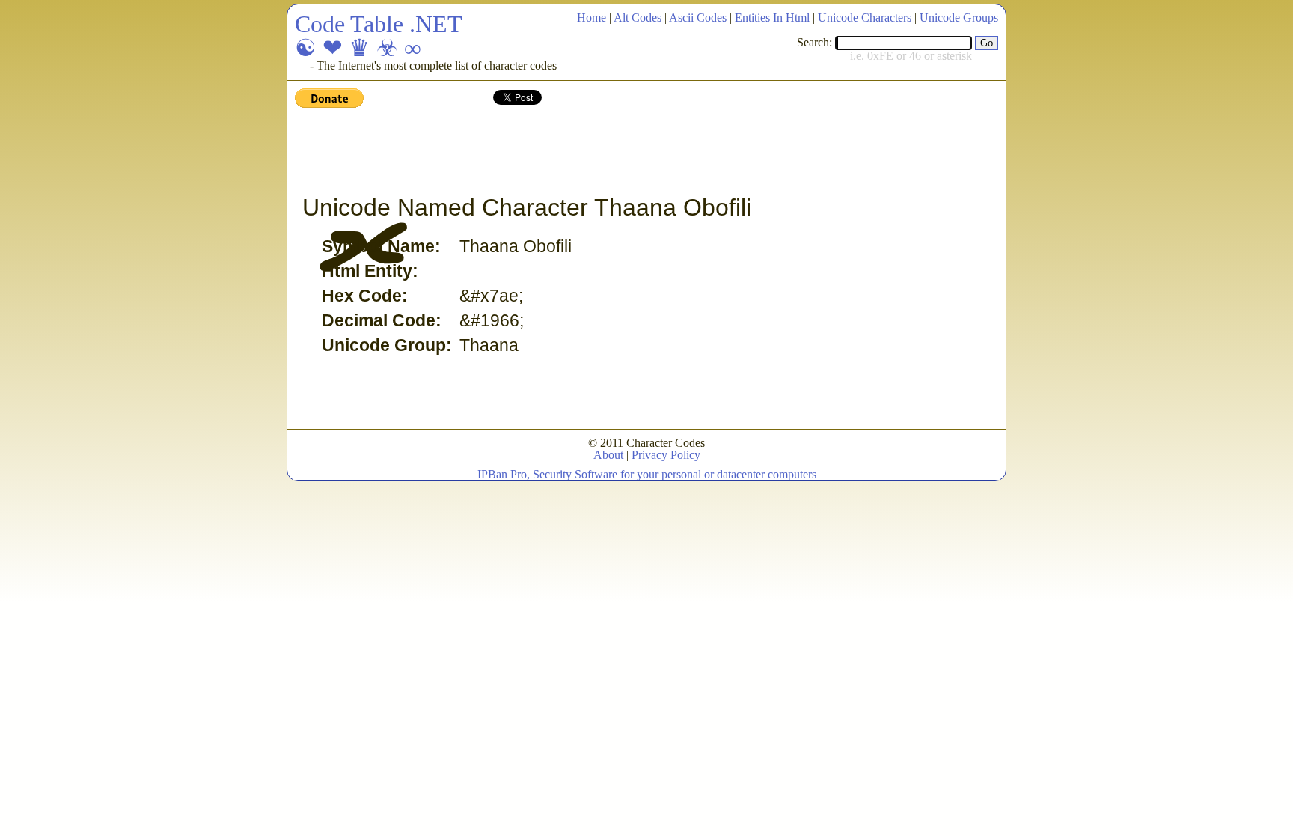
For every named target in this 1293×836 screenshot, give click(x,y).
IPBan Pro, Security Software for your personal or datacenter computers (646, 474)
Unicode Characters (864, 17)
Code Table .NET (378, 23)
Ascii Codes (698, 17)
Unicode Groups (959, 17)
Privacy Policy (666, 454)
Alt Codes (637, 17)
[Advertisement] (567, 152)
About (608, 454)
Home (591, 17)
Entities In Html (772, 17)
